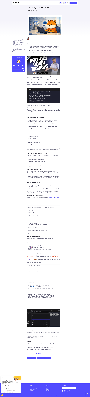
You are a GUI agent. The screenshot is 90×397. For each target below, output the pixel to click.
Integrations (33, 2)
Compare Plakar (32, 389)
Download (40, 2)
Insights (47, 388)
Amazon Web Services (33, 388)
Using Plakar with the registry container (19, 49)
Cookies (46, 395)
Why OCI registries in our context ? (18, 44)
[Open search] (58, 3)
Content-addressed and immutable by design (18, 43)
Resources (27, 2)
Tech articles (48, 389)
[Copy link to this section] (46, 117)
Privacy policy (56, 395)
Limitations (13, 50)
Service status (48, 390)
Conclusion (14, 51)
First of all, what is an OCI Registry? (17, 39)
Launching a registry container (17, 48)
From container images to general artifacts (18, 41)
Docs (37, 2)
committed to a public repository (54, 197)
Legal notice (51, 395)
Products (22, 2)
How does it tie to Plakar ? (16, 45)
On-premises (32, 387)
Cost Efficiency (32, 390)
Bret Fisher (45, 52)
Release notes (48, 387)
